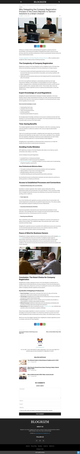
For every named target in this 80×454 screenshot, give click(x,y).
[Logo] (40, 423)
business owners (47, 306)
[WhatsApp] (44, 46)
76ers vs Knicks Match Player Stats (53, 331)
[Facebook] (35, 46)
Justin (21, 15)
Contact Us (45, 446)
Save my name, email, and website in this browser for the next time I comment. (36, 410)
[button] (21, 2)
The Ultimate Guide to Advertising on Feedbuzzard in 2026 (43, 360)
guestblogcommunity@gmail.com (42, 433)
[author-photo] (40, 343)
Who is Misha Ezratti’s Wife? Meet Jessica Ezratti (41, 374)
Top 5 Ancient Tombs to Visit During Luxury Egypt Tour (28, 332)
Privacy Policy (34, 446)
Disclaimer (40, 446)
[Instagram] (40, 440)
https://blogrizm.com (40, 347)
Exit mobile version (40, 452)
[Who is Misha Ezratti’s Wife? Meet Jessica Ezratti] (23, 377)
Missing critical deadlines (26, 161)
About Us (28, 446)
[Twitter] (38, 46)
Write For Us (51, 446)
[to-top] (78, 452)
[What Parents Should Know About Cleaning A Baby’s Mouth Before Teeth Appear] (23, 369)
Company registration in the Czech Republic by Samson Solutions (33, 58)
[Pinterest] (41, 46)
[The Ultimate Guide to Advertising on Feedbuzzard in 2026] (23, 362)
